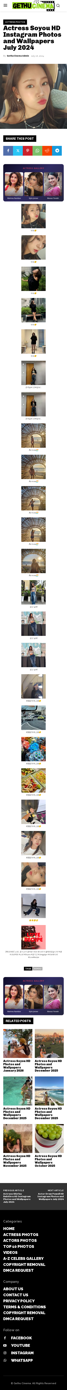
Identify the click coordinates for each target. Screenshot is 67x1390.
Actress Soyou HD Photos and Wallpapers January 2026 (16, 1065)
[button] (33, 218)
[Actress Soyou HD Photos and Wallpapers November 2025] (17, 1138)
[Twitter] (18, 151)
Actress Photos (15, 22)
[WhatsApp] (37, 151)
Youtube (20, 1345)
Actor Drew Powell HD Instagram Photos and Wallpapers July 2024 (50, 1196)
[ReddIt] (47, 151)
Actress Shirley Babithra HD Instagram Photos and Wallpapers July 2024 (17, 1197)
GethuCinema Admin (18, 56)
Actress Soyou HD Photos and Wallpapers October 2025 (48, 1160)
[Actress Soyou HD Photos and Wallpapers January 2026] (17, 1043)
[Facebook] (8, 151)
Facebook (21, 1338)
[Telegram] (57, 151)
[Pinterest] (28, 151)
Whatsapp (22, 1360)
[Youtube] (5, 1346)
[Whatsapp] (5, 1361)
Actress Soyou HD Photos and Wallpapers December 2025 (48, 1065)
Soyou (37, 968)
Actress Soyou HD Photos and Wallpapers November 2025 (16, 1160)
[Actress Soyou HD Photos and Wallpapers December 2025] (49, 1043)
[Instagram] (5, 1353)
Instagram (22, 1353)
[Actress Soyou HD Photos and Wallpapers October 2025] (49, 1138)
